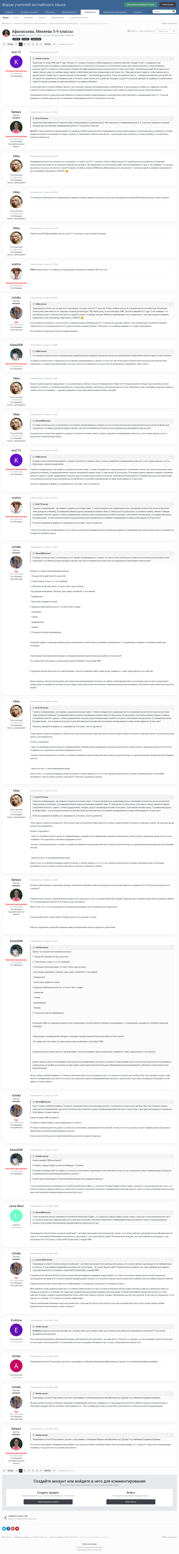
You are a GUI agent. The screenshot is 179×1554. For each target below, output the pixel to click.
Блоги (16, 18)
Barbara (22, 35)
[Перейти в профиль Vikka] (16, 165)
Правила (42, 18)
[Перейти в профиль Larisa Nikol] (16, 1215)
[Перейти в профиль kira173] (16, 61)
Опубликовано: (43, 52)
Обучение (50, 12)
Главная (9, 12)
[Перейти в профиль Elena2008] (16, 354)
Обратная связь (89, 1544)
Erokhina (16, 1320)
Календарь (28, 18)
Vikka (16, 156)
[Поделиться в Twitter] (4, 1529)
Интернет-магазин (29, 12)
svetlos (16, 264)
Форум (6, 18)
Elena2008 (16, 345)
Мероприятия (68, 12)
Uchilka (16, 297)
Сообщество (90, 12)
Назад (10, 44)
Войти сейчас (130, 1502)
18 (174, 31)
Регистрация (168, 5)
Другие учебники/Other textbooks (58, 35)
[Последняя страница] (54, 44)
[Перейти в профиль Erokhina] (16, 1330)
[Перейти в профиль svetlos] (16, 274)
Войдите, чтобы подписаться (142, 31)
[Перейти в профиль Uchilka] (16, 313)
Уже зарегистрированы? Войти (140, 5)
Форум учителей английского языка (34, 4)
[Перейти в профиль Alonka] (16, 1365)
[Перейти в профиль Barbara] (6, 33)
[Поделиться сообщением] (174, 52)
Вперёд (47, 44)
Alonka (16, 1356)
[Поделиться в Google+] (13, 1529)
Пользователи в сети (78, 18)
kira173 (16, 52)
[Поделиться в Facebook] (8, 1529)
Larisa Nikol (16, 1206)
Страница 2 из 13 (65, 44)
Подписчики (163, 31)
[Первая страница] (4, 44)
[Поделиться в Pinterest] (17, 1529)
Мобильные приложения (114, 12)
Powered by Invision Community (89, 1550)
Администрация (57, 18)
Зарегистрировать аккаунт (48, 1502)
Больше (137, 12)
